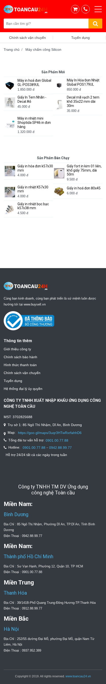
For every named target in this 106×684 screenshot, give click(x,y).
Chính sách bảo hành (20, 357)
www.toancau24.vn (78, 676)
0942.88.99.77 (60, 448)
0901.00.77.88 (57, 440)
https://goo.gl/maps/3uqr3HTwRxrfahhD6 (50, 433)
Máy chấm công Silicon (43, 49)
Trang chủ (11, 49)
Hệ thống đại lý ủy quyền (23, 389)
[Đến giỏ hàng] (76, 9)
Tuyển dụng (13, 381)
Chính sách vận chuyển (22, 373)
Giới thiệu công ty (17, 349)
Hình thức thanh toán (20, 365)
